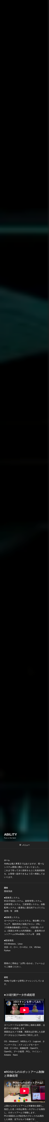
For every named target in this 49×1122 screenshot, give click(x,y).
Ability (10, 834)
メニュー (26, 845)
